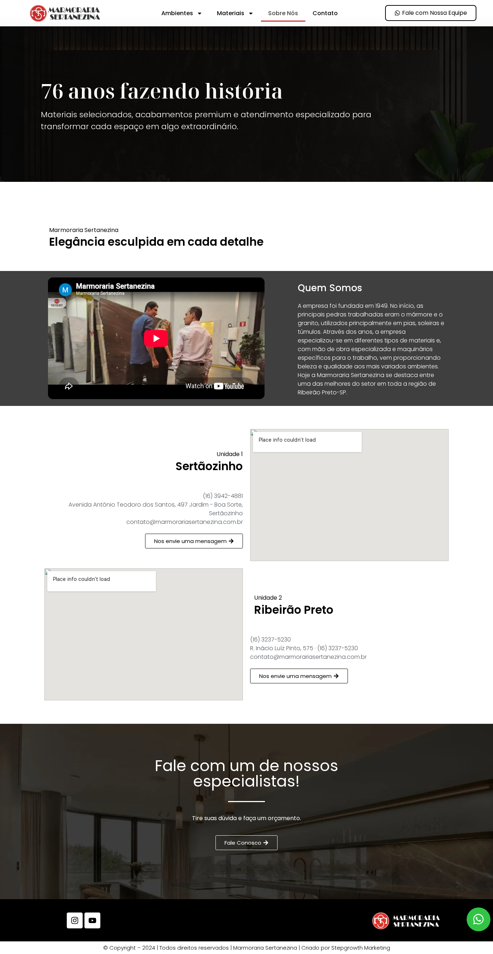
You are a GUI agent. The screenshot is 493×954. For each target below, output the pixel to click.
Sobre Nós (283, 13)
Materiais (230, 13)
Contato (325, 13)
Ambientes (177, 13)
